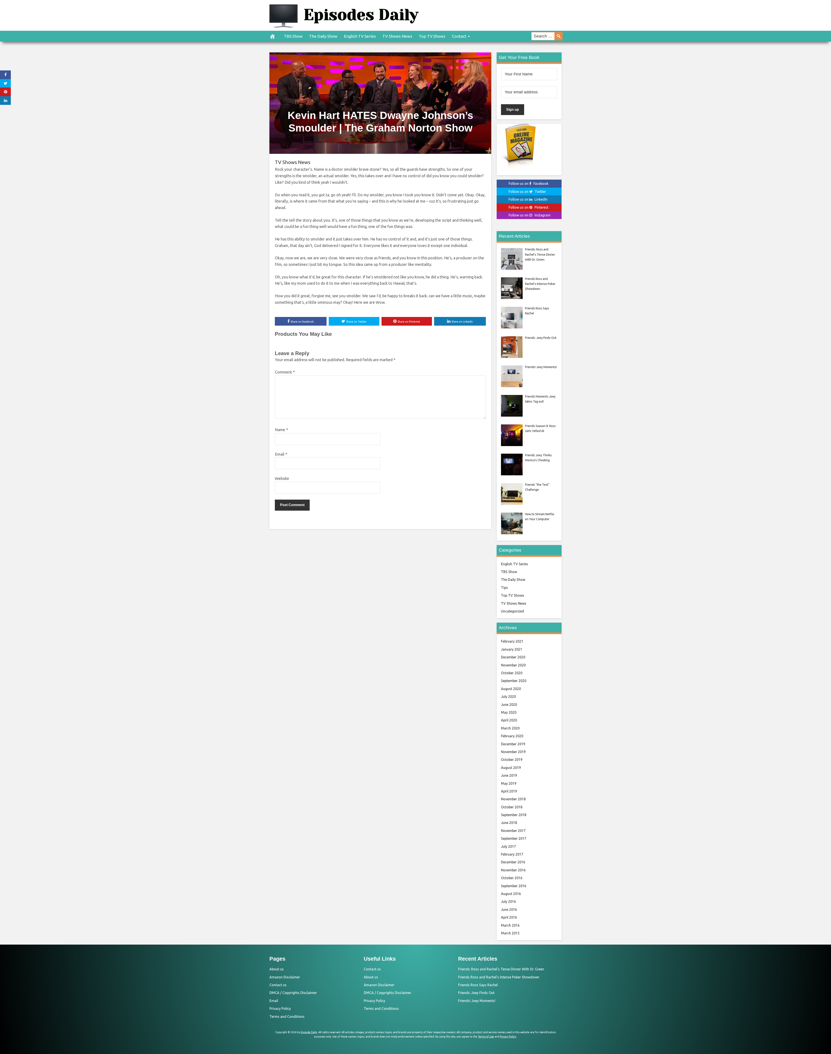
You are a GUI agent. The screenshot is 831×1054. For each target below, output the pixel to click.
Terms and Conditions (286, 1016)
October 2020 (511, 673)
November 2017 (513, 831)
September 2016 (513, 886)
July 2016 (508, 901)
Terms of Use (486, 1036)
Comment (285, 372)
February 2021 (512, 641)
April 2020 (509, 720)
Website (282, 478)
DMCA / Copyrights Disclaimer (293, 993)
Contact (459, 36)
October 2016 (511, 878)
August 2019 (511, 768)
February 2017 (512, 854)
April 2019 (509, 791)
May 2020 (508, 712)
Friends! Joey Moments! (476, 1001)
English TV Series (360, 36)
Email (281, 454)
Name (281, 429)
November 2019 (513, 752)
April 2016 (509, 917)
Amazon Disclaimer (284, 977)
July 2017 (508, 846)
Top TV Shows (432, 36)
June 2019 (509, 775)
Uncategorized (512, 611)
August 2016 (511, 894)
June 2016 (509, 909)
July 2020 (508, 696)
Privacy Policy (280, 1008)
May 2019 (508, 783)
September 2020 (513, 681)
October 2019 (511, 760)
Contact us (278, 985)
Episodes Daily (361, 15)
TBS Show (293, 36)
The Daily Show (323, 36)
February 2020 (512, 736)
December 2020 (513, 657)
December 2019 (513, 744)
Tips (504, 588)
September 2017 (513, 838)
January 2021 (511, 649)
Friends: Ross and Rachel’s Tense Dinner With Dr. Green (501, 969)
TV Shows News (397, 36)
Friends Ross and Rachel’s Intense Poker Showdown (498, 977)
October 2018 (511, 807)
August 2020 (511, 689)
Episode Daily (309, 1032)
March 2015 (510, 933)
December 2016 (513, 862)
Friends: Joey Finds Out (476, 993)
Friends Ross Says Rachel (478, 985)
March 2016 (510, 925)
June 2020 (509, 704)
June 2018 (509, 823)
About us (276, 969)
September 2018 (513, 815)
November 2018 (513, 799)
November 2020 (513, 665)
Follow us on (528, 183)
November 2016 (513, 870)
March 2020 (510, 728)
